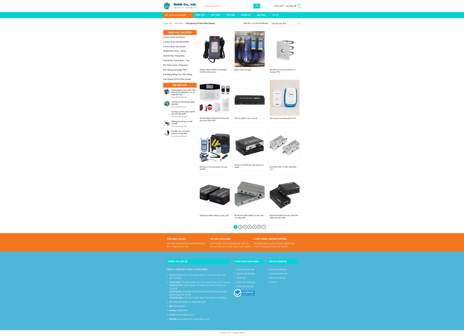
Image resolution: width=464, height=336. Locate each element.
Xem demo (261, 15)
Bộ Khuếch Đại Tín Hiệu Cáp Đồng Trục (283, 168)
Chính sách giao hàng (245, 282)
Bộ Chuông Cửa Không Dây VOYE (283, 118)
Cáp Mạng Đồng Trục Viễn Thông (177, 74)
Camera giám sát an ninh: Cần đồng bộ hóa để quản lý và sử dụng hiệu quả (183, 92)
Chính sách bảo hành (245, 269)
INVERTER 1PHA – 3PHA (174, 51)
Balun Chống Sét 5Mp (243, 70)
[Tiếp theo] (264, 227)
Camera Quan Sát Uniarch (174, 47)
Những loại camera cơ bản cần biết (181, 122)
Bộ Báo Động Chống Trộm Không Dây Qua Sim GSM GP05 (214, 119)
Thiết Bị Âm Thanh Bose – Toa (176, 61)
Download (246, 15)
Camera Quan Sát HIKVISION (176, 42)
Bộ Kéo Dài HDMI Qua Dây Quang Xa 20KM (249, 166)
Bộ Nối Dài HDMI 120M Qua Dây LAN (214, 215)
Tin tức (275, 15)
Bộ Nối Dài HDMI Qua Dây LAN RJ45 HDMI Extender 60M (284, 216)
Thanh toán (241, 278)
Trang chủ (200, 15)
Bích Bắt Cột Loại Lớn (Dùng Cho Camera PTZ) (282, 71)
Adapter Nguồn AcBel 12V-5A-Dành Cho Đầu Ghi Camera (213, 71)
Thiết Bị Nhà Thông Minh (174, 56)
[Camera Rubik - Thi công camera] (181, 6)
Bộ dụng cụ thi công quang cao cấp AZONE (213, 168)
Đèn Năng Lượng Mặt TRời (175, 70)
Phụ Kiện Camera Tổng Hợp (175, 65)
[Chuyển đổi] (195, 37)
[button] (279, 6)
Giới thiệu (215, 15)
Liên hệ (273, 282)
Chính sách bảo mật (245, 286)
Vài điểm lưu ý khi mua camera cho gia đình (180, 132)
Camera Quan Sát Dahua (174, 37)
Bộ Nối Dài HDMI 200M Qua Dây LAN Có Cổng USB (249, 216)
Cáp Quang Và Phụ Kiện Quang (177, 79)
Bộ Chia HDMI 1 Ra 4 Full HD (246, 118)
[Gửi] (256, 6)
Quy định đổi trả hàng (245, 274)
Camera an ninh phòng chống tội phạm (183, 103)
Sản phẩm (230, 15)
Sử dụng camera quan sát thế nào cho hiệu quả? (183, 113)
